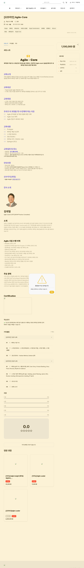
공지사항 (53, 8)
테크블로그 (43, 8)
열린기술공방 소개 (31, 8)
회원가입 (78, 2)
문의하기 (72, 8)
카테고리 (17, 8)
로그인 (73, 2)
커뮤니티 (62, 8)
